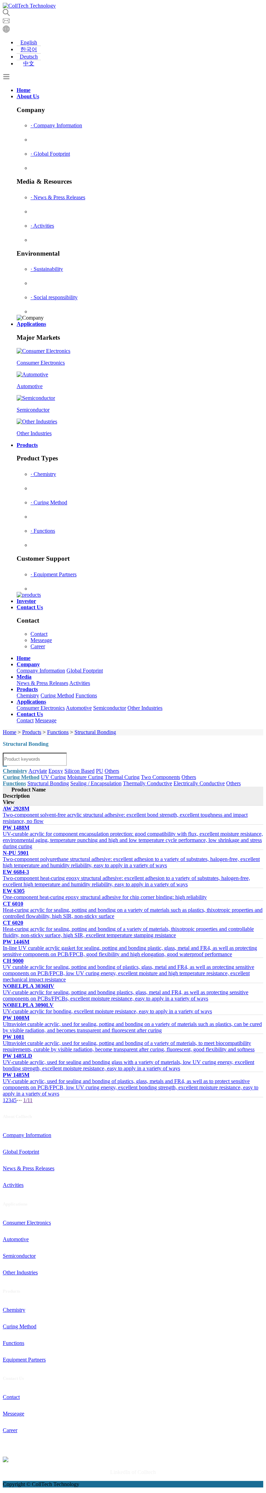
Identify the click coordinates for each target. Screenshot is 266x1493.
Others (112, 771)
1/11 (28, 1100)
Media (24, 677)
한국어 (28, 49)
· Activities (42, 226)
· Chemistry (43, 474)
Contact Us (30, 607)
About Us (28, 96)
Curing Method (57, 695)
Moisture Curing (85, 777)
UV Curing (53, 777)
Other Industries (144, 708)
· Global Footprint (50, 154)
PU (99, 771)
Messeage (41, 640)
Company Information (41, 671)
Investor (26, 601)
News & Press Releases (42, 683)
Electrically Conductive (199, 783)
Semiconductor (109, 708)
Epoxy (55, 771)
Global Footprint (84, 671)
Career (37, 646)
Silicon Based (79, 771)
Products (27, 445)
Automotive (79, 708)
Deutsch (29, 56)
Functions (86, 695)
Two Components (160, 777)
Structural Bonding (95, 732)
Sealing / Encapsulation (96, 783)
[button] (6, 31)
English (28, 42)
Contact (38, 634)
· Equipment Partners (53, 574)
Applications (31, 324)
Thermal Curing (122, 777)
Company (28, 664)
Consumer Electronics (41, 708)
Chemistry (28, 695)
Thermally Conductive (147, 783)
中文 (28, 63)
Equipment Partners (24, 1360)
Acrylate (37, 771)
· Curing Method (48, 502)
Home (23, 90)
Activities (79, 683)
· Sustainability (46, 269)
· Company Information (56, 125)
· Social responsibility (54, 297)
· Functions (42, 531)
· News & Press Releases (57, 197)
